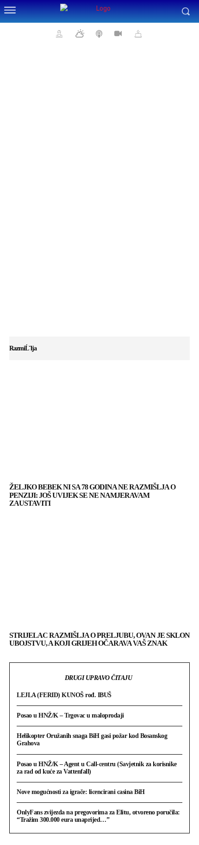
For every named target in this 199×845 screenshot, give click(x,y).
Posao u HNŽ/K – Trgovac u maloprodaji (70, 715)
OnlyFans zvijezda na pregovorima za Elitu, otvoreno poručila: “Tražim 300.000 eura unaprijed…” (98, 816)
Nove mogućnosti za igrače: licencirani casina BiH (81, 791)
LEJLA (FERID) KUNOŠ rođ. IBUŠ (64, 695)
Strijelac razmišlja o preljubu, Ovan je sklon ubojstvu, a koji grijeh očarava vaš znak (99, 639)
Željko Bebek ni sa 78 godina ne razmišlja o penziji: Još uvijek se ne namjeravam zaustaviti (92, 495)
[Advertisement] (99, 195)
